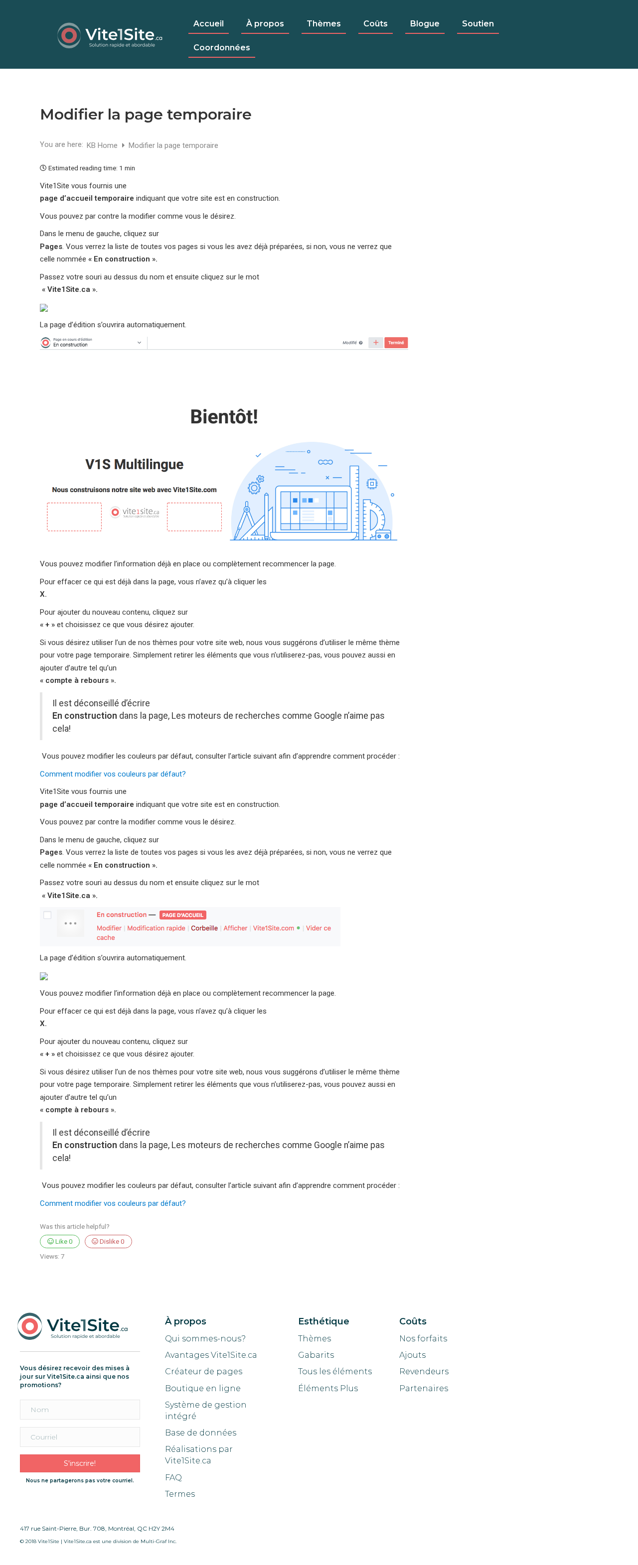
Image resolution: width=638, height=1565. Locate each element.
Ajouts (412, 1355)
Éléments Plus (328, 1388)
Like (63, 1241)
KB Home (103, 145)
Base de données (200, 1432)
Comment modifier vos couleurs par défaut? (113, 774)
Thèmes (314, 1338)
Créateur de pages (203, 1371)
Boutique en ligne (203, 1388)
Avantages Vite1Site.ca (211, 1355)
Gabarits (316, 1355)
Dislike (111, 1241)
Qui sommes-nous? (205, 1338)
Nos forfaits (423, 1338)
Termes (181, 1494)
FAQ (173, 1477)
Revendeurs (424, 1371)
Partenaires (423, 1388)
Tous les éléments (335, 1371)
